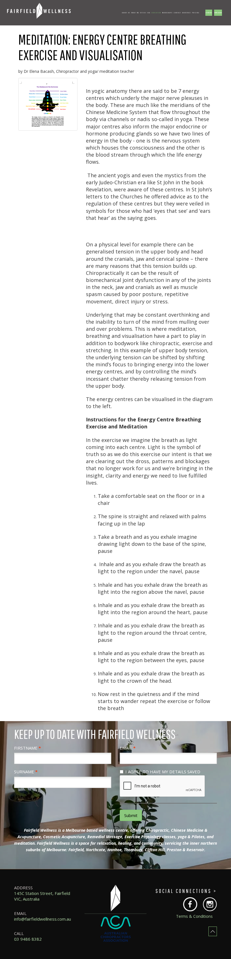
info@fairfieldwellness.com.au (42, 919)
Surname (24, 771)
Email (126, 748)
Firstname (25, 748)
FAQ (148, 13)
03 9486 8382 (209, 13)
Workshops (167, 13)
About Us (126, 13)
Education (156, 13)
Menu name (60, 13)
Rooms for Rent (218, 13)
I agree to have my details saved (162, 771)
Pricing (195, 13)
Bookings (186, 13)
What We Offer (139, 13)
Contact (177, 13)
